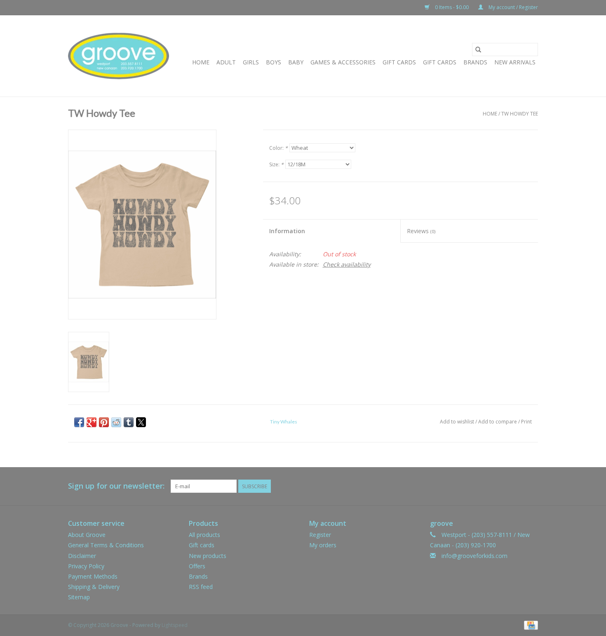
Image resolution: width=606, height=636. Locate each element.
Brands (475, 62)
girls (251, 62)
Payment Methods (92, 576)
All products (204, 535)
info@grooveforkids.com (474, 556)
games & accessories (343, 62)
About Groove (87, 535)
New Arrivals (515, 62)
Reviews (421, 231)
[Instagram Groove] (531, 486)
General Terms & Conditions (106, 545)
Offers (197, 566)
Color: (278, 147)
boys (273, 62)
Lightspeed (175, 625)
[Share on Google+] (91, 422)
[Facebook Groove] (516, 486)
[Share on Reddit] (116, 422)
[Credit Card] (529, 625)
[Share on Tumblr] (129, 422)
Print (526, 421)
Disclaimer (82, 556)
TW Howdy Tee (519, 113)
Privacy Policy (86, 566)
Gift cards (439, 62)
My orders (322, 545)
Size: (276, 164)
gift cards (399, 62)
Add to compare (498, 421)
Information (287, 231)
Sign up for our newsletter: (116, 486)
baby (295, 62)
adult (226, 62)
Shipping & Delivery (94, 587)
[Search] (478, 49)
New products (207, 556)
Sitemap (79, 597)
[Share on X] (141, 422)
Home (200, 62)
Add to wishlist (457, 421)
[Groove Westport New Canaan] (118, 56)
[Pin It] (104, 422)
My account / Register (512, 7)
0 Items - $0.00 (452, 7)
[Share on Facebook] (79, 422)
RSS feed (201, 587)
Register (320, 535)
